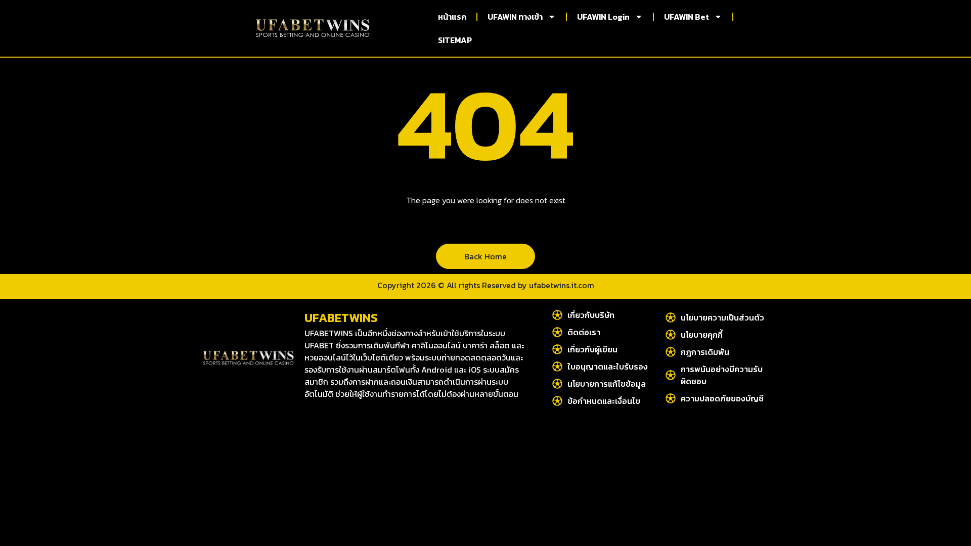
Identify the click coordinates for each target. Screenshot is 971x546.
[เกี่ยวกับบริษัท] (557, 315)
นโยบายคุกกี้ (702, 335)
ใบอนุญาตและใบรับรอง (607, 366)
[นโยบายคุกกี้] (671, 335)
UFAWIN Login (603, 17)
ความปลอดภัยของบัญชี (722, 398)
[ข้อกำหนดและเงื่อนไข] (557, 401)
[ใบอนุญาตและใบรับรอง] (557, 366)
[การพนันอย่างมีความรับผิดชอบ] (671, 375)
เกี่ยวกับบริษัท (590, 315)
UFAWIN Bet (686, 17)
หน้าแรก (452, 17)
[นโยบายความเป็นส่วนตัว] (671, 317)
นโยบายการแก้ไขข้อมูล (606, 384)
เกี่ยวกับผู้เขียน (592, 349)
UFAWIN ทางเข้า (515, 17)
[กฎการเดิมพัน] (671, 352)
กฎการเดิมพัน (705, 352)
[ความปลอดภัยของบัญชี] (671, 398)
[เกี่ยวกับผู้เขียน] (557, 349)
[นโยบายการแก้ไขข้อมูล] (557, 384)
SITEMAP (455, 40)
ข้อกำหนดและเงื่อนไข (603, 401)
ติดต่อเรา (583, 332)
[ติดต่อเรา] (557, 332)
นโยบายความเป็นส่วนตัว (722, 317)
